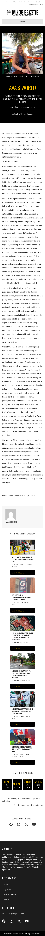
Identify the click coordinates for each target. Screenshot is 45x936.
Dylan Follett (19, 716)
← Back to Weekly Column (22, 114)
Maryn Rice (30, 107)
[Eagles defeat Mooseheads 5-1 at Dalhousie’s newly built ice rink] (22, 547)
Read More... (17, 573)
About (5, 2)
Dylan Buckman (19, 564)
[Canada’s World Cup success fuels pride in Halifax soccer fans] (22, 737)
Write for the (34, 2)
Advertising (12, 2)
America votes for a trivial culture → (28, 805)
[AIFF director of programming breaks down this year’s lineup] (22, 585)
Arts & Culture (10, 894)
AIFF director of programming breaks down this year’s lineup (21, 597)
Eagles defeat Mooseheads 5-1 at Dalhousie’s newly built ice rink (22, 559)
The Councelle (16, 495)
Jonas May (17, 643)
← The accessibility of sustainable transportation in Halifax (21, 799)
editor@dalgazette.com (15, 913)
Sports (6, 899)
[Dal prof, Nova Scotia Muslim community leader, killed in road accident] (22, 699)
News (6, 884)
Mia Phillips (18, 602)
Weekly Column (28, 495)
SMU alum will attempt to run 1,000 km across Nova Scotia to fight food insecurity (21, 674)
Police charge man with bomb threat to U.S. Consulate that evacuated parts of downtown (22, 636)
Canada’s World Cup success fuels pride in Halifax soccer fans (22, 749)
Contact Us (22, 2)
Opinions (7, 889)
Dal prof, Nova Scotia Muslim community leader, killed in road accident (22, 711)
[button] (11, 824)
